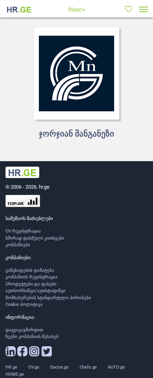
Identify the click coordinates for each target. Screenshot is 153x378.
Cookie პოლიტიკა (24, 304)
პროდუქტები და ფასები (30, 284)
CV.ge (33, 367)
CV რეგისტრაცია (23, 231)
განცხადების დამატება (29, 270)
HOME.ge (14, 374)
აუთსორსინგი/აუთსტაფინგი (35, 290)
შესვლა (76, 9)
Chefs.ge (88, 367)
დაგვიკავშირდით (24, 330)
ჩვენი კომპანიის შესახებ (31, 336)
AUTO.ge (116, 367)
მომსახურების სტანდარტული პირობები (48, 297)
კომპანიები (17, 244)
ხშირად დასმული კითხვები (34, 238)
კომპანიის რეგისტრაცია (31, 277)
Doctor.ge (59, 367)
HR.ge (11, 367)
